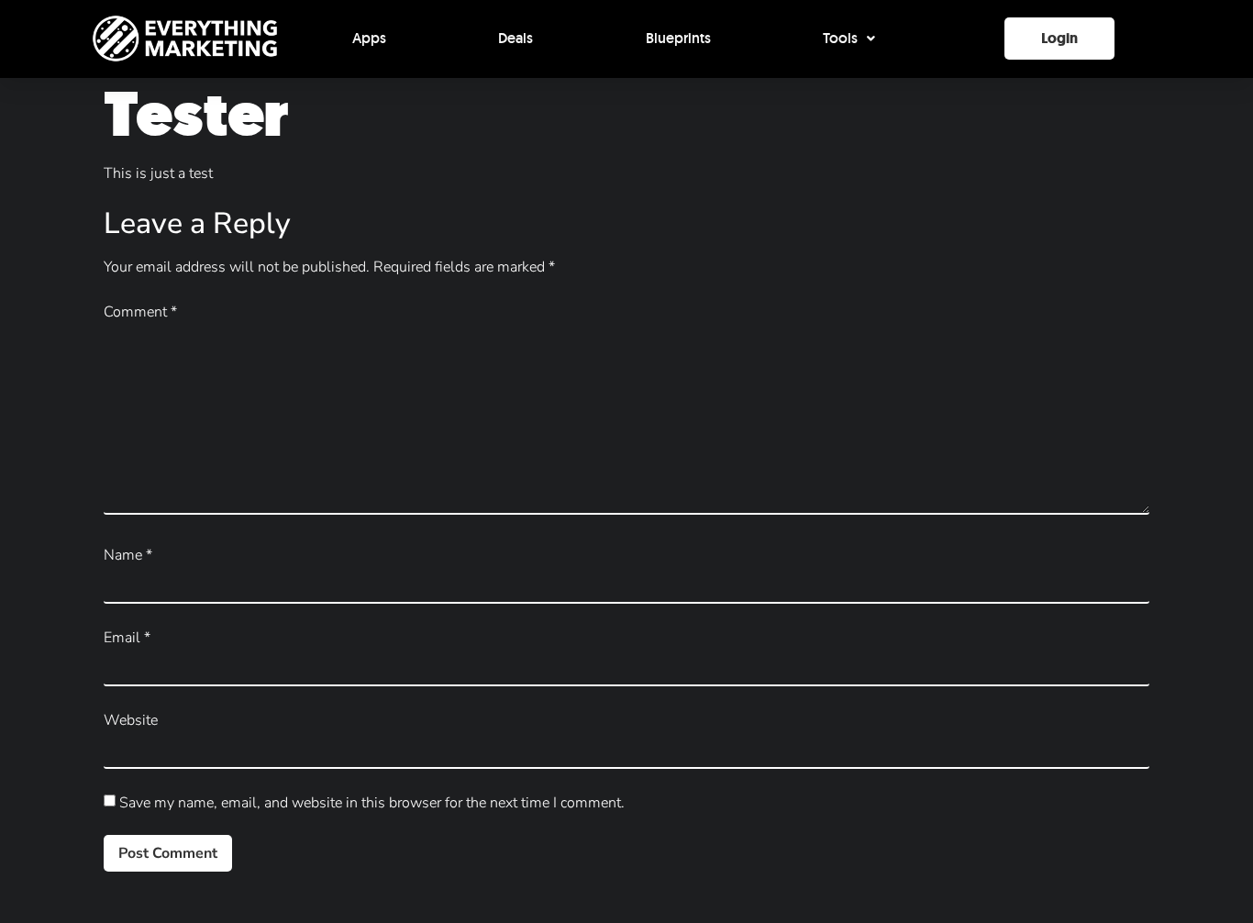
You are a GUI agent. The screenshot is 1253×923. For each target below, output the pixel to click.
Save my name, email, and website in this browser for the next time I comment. (372, 802)
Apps (369, 38)
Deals (515, 38)
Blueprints (678, 38)
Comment (140, 312)
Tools (840, 38)
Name (128, 555)
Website (131, 720)
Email (127, 637)
